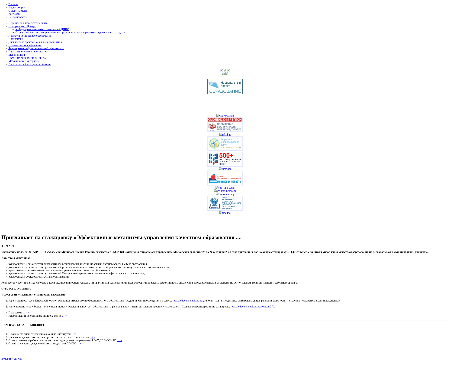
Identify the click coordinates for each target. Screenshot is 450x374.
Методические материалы (24, 60)
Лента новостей (17, 16)
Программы (15, 38)
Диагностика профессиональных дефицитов (35, 41)
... (63, 315)
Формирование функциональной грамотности (36, 48)
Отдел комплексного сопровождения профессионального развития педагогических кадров (70, 32)
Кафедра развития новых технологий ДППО (42, 29)
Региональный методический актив (29, 64)
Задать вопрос (16, 7)
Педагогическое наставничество (27, 51)
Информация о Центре (22, 26)
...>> (26, 312)
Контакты (14, 13)
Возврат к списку (11, 358)
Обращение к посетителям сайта (27, 22)
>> (65, 315)
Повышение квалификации (24, 45)
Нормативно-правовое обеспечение (29, 35)
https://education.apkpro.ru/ (188, 300)
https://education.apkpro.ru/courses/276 (252, 306)
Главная (13, 4)
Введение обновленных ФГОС (27, 57)
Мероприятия (16, 54)
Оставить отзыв (17, 10)
